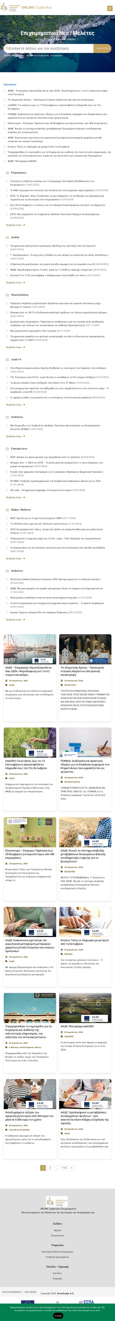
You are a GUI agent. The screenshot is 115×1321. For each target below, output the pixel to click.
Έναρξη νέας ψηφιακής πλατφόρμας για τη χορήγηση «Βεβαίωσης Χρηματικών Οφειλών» (56, 474)
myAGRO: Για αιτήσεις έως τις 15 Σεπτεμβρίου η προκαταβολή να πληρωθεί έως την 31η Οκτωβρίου (26, 764)
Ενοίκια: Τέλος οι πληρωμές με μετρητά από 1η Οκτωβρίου (39, 146)
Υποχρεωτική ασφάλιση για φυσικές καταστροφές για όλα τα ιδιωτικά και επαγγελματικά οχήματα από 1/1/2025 (57, 338)
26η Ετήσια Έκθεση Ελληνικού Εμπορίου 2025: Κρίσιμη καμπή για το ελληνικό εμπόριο (55, 581)
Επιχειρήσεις (57, 55)
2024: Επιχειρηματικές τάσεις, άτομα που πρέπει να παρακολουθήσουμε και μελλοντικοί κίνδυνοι (56, 531)
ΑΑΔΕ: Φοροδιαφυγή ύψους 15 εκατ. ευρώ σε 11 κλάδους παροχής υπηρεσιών (58, 269)
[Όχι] (111, 1314)
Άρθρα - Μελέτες (21, 509)
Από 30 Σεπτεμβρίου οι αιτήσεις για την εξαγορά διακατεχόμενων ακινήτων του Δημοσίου (57, 207)
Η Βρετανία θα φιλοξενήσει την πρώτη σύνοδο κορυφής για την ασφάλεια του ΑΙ (59, 264)
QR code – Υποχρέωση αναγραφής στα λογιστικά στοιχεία (47, 490)
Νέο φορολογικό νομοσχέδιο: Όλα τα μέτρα (40, 331)
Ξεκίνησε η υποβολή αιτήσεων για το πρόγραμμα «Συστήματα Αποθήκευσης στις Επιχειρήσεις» (52, 183)
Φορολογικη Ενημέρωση (37, 55)
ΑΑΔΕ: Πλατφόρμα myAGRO (22, 161)
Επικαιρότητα (19, 448)
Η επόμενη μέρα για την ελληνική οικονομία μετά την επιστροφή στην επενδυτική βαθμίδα (57, 549)
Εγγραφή (57, 1278)
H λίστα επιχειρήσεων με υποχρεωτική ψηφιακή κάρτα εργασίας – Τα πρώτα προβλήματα (57, 605)
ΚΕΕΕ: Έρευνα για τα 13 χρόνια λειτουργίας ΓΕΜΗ (43, 518)
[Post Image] (30, 649)
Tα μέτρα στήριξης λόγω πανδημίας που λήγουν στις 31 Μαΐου (50, 382)
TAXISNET (69, 1036)
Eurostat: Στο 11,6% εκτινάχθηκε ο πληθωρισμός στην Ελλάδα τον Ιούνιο (55, 275)
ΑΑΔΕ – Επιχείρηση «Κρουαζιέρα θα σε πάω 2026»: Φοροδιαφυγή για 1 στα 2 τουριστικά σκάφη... (28, 671)
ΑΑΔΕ (11, 685)
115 (64, 1167)
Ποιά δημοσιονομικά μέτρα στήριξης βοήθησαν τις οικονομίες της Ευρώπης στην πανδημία (58, 370)
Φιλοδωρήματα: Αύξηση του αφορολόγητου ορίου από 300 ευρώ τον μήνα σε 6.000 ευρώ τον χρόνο (29, 1116)
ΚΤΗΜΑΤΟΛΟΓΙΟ (72, 782)
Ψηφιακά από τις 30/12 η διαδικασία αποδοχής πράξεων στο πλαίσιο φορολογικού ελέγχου (58, 314)
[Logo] (57, 1202)
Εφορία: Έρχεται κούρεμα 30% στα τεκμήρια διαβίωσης (46, 612)
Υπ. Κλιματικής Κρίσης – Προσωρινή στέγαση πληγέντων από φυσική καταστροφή (51, 99)
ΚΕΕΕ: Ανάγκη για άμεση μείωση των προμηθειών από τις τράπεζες (52, 457)
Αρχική (38, 39)
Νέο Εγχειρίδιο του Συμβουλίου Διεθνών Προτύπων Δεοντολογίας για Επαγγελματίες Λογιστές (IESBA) (55, 427)
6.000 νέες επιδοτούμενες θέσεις (25, 1047)
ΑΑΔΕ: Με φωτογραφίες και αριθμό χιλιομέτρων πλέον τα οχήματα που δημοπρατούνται (56, 590)
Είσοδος (57, 1273)
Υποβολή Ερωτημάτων (57, 1257)
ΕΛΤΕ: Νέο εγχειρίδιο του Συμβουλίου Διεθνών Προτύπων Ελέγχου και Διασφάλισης (55, 216)
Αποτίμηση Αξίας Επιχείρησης (57, 1251)
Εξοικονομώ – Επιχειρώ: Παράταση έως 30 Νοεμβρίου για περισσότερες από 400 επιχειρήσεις (58, 123)
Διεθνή (15, 237)
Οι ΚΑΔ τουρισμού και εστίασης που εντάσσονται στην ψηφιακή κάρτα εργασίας (59, 190)
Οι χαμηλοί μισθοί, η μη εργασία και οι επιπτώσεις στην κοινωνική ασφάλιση (57, 397)
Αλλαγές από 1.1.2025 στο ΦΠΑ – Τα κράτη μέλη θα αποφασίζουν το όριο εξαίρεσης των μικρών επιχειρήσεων (56, 464)
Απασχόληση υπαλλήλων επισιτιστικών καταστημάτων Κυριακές (51, 597)
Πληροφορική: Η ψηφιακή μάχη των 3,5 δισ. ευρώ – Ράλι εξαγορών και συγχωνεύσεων (55, 540)
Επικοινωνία (57, 1235)
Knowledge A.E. (65, 1293)
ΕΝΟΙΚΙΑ (68, 954)
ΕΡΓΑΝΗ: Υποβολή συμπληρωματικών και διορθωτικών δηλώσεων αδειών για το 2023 (55, 483)
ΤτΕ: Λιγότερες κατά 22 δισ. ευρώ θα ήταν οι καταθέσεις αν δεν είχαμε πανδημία (59, 377)
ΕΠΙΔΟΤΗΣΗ (70, 685)
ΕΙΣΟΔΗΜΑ (69, 871)
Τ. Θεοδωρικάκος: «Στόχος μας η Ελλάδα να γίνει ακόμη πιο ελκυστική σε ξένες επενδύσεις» (59, 257)
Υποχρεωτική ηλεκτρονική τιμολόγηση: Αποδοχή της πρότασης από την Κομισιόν (53, 248)
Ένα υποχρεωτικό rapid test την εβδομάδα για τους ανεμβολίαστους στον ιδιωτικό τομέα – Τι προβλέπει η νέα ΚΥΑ (59, 390)
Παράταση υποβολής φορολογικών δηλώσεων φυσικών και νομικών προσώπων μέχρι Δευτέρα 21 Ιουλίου (55, 305)
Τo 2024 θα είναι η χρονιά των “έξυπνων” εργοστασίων (46, 523)
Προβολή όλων (14, 225)
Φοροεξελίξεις (19, 294)
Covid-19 (16, 359)
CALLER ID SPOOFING (19, 1130)
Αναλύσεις (17, 416)
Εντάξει (58, 1316)
